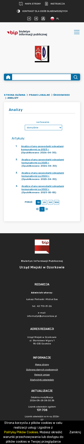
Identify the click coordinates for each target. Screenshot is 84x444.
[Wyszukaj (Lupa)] (75, 77)
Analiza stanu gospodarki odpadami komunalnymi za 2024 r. (42, 174)
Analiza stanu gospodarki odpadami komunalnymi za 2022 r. (42, 188)
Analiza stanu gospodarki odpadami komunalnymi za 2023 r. (42, 148)
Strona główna (14, 95)
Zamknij (75, 432)
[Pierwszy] (37, 209)
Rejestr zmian (42, 374)
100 (57, 202)
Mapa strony (33, 3)
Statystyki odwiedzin (42, 379)
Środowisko (61, 95)
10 (38, 202)
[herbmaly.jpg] (42, 54)
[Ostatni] (46, 209)
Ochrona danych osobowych (42, 369)
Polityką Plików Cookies (21, 432)
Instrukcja (58, 3)
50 (50, 202)
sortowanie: (43, 122)
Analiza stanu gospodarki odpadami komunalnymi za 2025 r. (42, 161)
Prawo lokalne (39, 95)
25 (44, 202)
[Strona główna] (8, 77)
